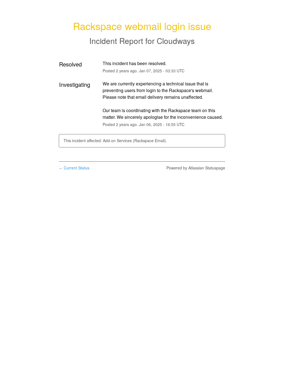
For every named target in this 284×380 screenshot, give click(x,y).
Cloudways (176, 40)
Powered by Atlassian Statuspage (195, 168)
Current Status (74, 168)
